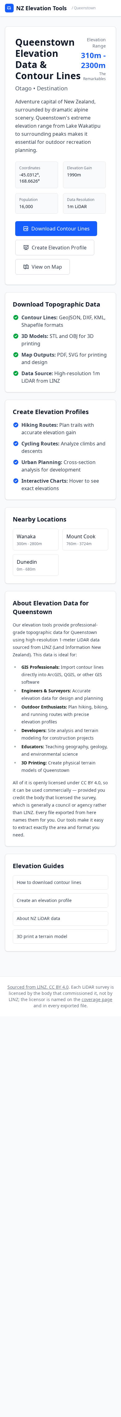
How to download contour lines (49, 882)
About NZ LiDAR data (38, 918)
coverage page (97, 999)
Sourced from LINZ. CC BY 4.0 (38, 987)
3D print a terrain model (42, 936)
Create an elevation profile (44, 900)
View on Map (47, 266)
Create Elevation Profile (59, 247)
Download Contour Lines (60, 228)
